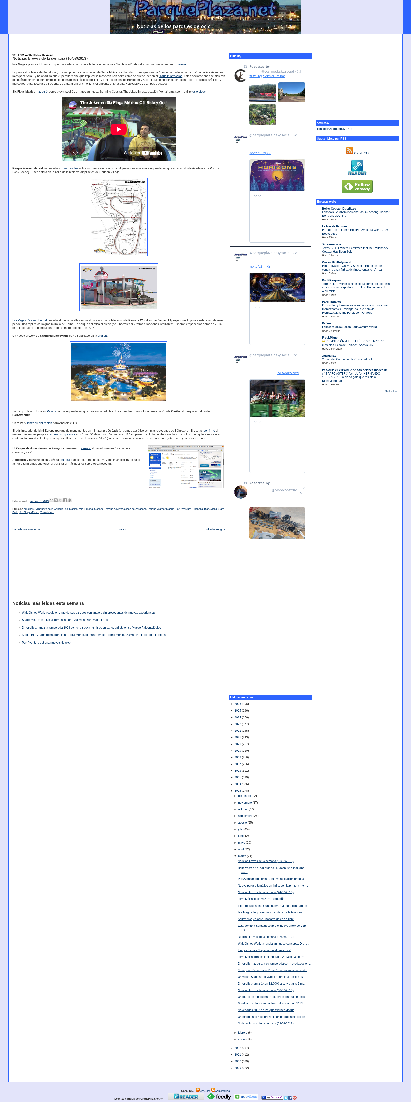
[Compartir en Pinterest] (69, 500)
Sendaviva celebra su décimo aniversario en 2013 (270, 1003)
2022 (238, 730)
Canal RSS (361, 153)
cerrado (86, 448)
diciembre (245, 796)
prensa (102, 335)
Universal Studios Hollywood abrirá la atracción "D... (271, 977)
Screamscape (331, 244)
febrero (243, 1032)
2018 (238, 757)
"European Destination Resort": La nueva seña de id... (272, 970)
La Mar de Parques (334, 226)
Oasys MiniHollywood (336, 262)
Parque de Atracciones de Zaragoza (126, 508)
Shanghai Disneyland (205, 508)
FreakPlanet (330, 337)
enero (242, 1039)
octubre (243, 809)
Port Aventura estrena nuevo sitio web (46, 642)
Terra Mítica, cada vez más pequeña (261, 899)
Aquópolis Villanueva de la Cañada (43, 508)
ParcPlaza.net (331, 301)
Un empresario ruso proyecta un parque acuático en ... (273, 1017)
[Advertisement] (205, 41)
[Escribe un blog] (56, 500)
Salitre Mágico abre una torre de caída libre (266, 919)
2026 (238, 704)
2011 (238, 1054)
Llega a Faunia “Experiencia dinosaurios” (264, 950)
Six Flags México (29, 512)
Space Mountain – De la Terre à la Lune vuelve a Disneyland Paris (65, 620)
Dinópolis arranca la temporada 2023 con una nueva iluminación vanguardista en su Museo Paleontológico (91, 627)
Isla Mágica (71, 508)
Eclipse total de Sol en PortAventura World (349, 327)
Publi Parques (331, 280)
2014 (238, 784)
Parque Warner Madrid (161, 508)
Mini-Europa (86, 508)
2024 (238, 717)
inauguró (42, 91)
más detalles (70, 168)
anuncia (65, 460)
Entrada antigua (215, 529)
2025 (238, 710)
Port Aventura (183, 508)
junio (241, 836)
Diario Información (170, 76)
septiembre (245, 816)
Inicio (122, 529)
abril (241, 849)
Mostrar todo (391, 391)
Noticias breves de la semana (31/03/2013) (266, 861)
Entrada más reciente (26, 529)
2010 (238, 1061)
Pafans (327, 323)
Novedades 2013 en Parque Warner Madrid (266, 1010)
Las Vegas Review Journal (29, 320)
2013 (238, 790)
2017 (238, 764)
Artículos (205, 1090)
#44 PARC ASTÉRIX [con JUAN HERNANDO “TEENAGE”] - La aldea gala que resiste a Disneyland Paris (351, 377)
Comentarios (222, 1090)
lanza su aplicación (39, 423)
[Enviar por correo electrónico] (51, 500)
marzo (242, 856)
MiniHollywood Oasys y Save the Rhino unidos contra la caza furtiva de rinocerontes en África (352, 267)
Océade (98, 508)
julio (241, 829)
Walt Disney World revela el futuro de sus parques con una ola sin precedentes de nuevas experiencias (88, 612)
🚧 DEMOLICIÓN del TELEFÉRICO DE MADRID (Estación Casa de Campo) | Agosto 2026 (353, 343)
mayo (242, 842)
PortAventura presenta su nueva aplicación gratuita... (272, 879)
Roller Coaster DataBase (339, 208)
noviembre (245, 802)
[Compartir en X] (60, 500)
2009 (238, 1068)
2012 (238, 1048)
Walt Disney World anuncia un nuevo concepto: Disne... (273, 943)
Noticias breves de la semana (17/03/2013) (266, 937)
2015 (238, 777)
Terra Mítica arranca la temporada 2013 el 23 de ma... (272, 957)
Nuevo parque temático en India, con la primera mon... (273, 885)
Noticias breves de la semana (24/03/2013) (266, 892)
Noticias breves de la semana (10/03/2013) (50, 58)
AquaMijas (329, 355)
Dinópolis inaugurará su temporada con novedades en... (274, 963)
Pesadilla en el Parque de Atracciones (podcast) (354, 370)
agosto (243, 822)
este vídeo (199, 91)
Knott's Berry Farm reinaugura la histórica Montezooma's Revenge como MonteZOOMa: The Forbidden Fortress (94, 635)
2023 (238, 724)
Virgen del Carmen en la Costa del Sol (347, 359)
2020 (238, 744)
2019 (238, 750)
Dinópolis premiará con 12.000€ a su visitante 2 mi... (271, 983)
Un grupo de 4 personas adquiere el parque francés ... (273, 997)
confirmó (209, 430)
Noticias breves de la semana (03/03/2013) (266, 1023)
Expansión (180, 64)
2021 (238, 737)
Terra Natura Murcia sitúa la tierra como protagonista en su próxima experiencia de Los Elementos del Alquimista (356, 287)
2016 (238, 770)
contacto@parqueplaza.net (334, 129)
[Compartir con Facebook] (65, 500)
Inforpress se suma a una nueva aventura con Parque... (273, 905)
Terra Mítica (47, 512)
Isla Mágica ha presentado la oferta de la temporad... (272, 912)
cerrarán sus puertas (62, 434)
